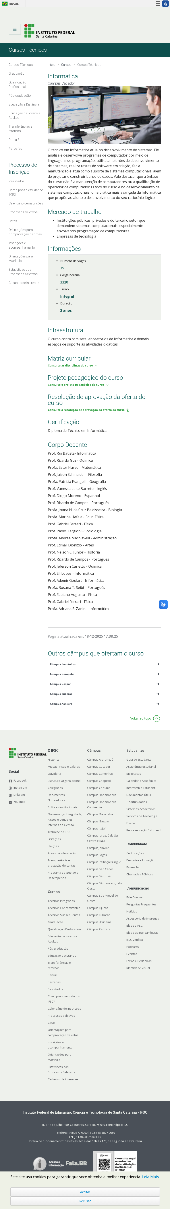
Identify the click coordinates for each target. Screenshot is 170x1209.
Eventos (131, 954)
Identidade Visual (138, 968)
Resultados (55, 989)
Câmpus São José (99, 876)
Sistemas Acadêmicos (141, 809)
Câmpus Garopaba (100, 814)
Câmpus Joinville (98, 848)
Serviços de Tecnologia (141, 816)
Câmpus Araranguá (100, 759)
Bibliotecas (133, 774)
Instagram (20, 788)
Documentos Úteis (138, 795)
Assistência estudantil (141, 767)
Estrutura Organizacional (64, 781)
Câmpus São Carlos (100, 869)
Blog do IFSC (134, 926)
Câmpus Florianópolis (101, 795)
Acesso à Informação (62, 853)
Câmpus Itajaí (96, 828)
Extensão (132, 867)
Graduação (55, 922)
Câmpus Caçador (98, 767)
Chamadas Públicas (139, 874)
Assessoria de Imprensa (142, 918)
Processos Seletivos (61, 1016)
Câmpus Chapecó (99, 781)
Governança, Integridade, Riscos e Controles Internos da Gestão (65, 819)
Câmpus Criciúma (98, 788)
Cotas (52, 1023)
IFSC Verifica (134, 940)
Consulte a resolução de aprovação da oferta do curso (86, 410)
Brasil (9, 4)
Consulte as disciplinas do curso (70, 365)
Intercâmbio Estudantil (141, 788)
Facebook (20, 780)
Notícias (131, 911)
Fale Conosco (135, 897)
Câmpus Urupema (99, 922)
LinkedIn (19, 795)
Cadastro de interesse (63, 1079)
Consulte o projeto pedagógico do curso (76, 385)
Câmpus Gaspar (98, 821)
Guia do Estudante (138, 759)
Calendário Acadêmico (141, 781)
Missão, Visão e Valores (64, 767)
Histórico (54, 759)
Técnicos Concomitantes (64, 908)
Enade (130, 823)
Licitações (54, 839)
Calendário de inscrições (64, 1009)
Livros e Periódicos (139, 961)
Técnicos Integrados (61, 901)
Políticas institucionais (62, 807)
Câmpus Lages (97, 855)
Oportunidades (136, 802)
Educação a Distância (62, 956)
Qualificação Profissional (64, 929)
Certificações (135, 853)
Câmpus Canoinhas (100, 774)
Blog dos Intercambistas (142, 933)
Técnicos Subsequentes (64, 915)
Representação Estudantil (143, 830)
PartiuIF (53, 975)
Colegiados (55, 788)
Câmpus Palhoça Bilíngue (104, 862)
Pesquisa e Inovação (140, 860)
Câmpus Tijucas (97, 908)
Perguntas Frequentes (141, 904)
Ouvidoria (54, 774)
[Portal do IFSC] (49, 30)
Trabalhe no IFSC (59, 832)
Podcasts (132, 947)
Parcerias (54, 982)
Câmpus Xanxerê (98, 929)
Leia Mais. (151, 1176)
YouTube (19, 802)
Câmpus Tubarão (98, 915)
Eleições (53, 846)
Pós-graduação (58, 948)
